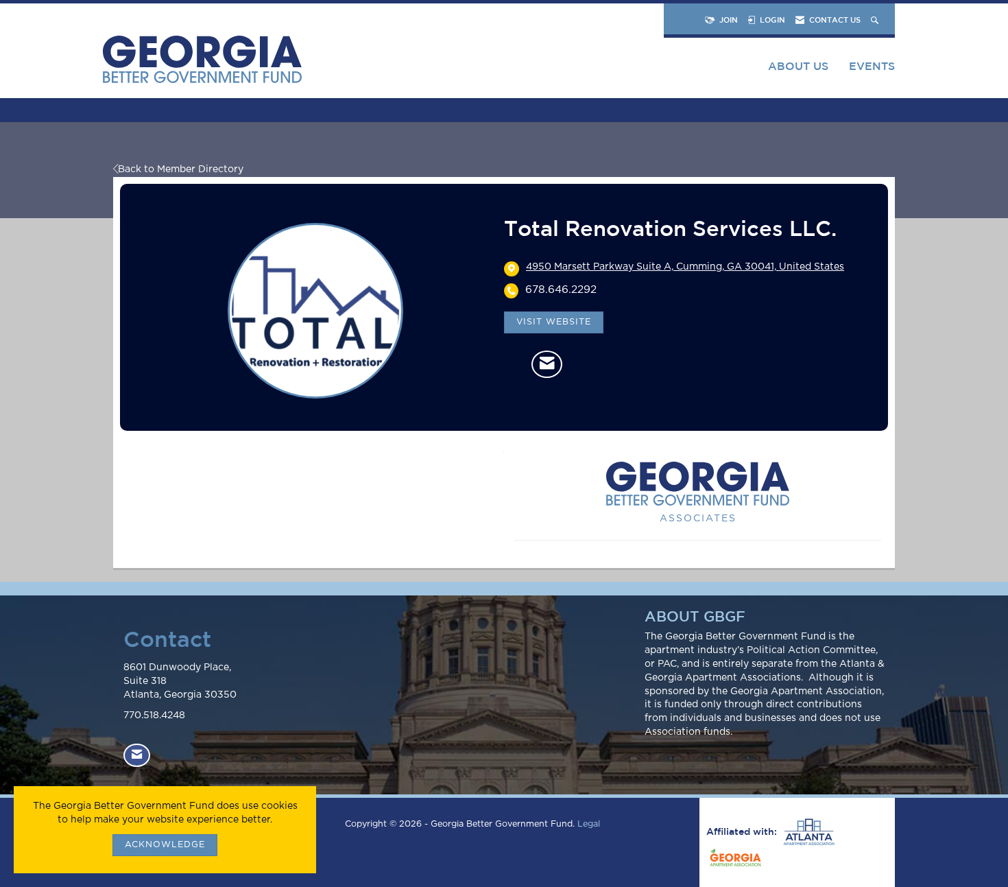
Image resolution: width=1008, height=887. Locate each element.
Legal (588, 824)
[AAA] (807, 832)
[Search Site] (876, 19)
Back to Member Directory (180, 169)
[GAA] (733, 859)
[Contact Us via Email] (136, 756)
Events (872, 66)
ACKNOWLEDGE (165, 844)
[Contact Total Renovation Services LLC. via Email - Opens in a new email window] (546, 364)
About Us (798, 66)
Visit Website (553, 322)
